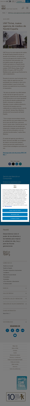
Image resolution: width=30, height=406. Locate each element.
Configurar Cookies (15, 218)
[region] (15, 203)
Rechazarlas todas (15, 214)
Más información (8, 206)
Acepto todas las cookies (15, 210)
